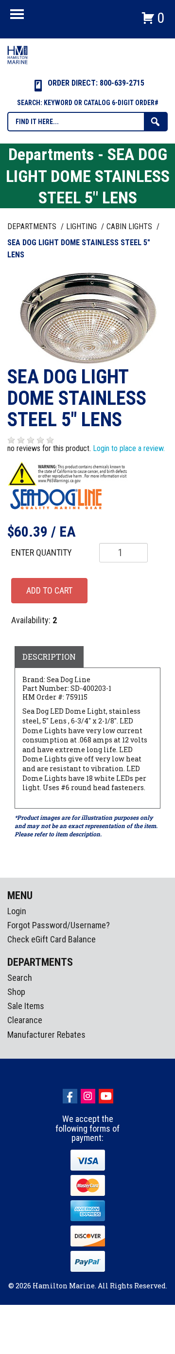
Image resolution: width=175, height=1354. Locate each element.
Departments (32, 226)
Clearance (24, 1020)
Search (19, 978)
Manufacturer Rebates (46, 1034)
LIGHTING (82, 226)
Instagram (88, 1096)
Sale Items (25, 1006)
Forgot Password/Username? (58, 925)
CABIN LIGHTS (130, 226)
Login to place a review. (129, 448)
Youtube (106, 1096)
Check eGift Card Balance (51, 939)
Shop (16, 992)
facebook (70, 1096)
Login (16, 911)
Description (49, 656)
